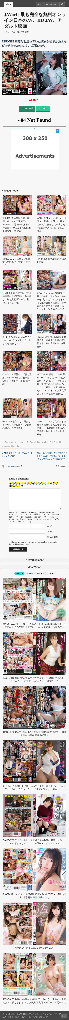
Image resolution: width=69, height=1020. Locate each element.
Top (65, 1016)
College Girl (47, 442)
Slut (18, 446)
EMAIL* (50, 532)
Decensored (19, 442)
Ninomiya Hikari (9, 446)
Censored (9, 442)
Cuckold (57, 442)
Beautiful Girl (35, 442)
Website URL (52, 537)
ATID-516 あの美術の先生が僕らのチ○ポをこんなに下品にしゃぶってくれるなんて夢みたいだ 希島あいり (51, 456)
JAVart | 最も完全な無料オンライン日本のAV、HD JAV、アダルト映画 (35, 20)
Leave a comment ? (13, 466)
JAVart (45, 1017)
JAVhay (35, 1017)
